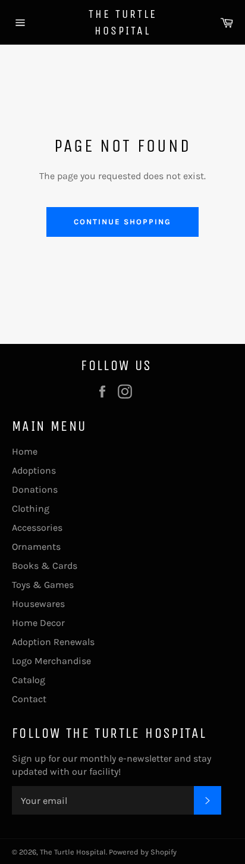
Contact (29, 699)
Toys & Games (43, 584)
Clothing (30, 508)
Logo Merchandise (51, 660)
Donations (35, 489)
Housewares (38, 603)
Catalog (28, 679)
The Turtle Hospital (123, 22)
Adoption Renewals (53, 641)
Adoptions (34, 470)
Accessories (37, 527)
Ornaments (36, 546)
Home (24, 451)
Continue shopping (122, 221)
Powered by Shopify (143, 851)
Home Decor (38, 622)
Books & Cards (44, 565)
